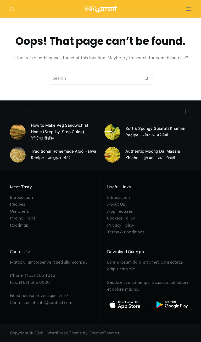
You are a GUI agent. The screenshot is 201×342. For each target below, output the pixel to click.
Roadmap (19, 225)
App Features (120, 211)
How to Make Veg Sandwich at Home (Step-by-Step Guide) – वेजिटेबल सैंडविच (59, 132)
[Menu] (188, 9)
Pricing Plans (22, 218)
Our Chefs (19, 211)
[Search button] (146, 78)
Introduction (21, 197)
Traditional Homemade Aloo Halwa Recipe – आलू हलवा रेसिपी (63, 154)
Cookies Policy (121, 218)
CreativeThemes (103, 332)
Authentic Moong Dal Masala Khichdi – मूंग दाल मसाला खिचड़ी (152, 154)
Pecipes (17, 204)
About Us (116, 204)
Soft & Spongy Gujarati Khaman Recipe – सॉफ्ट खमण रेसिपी (155, 131)
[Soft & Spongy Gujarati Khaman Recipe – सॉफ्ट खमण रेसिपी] (112, 132)
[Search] (12, 9)
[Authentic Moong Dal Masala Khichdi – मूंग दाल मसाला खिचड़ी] (112, 155)
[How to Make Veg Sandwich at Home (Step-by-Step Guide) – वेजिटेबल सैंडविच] (18, 132)
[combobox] (94, 78)
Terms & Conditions (126, 231)
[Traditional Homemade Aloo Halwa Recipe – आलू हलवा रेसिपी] (18, 155)
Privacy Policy (120, 225)
